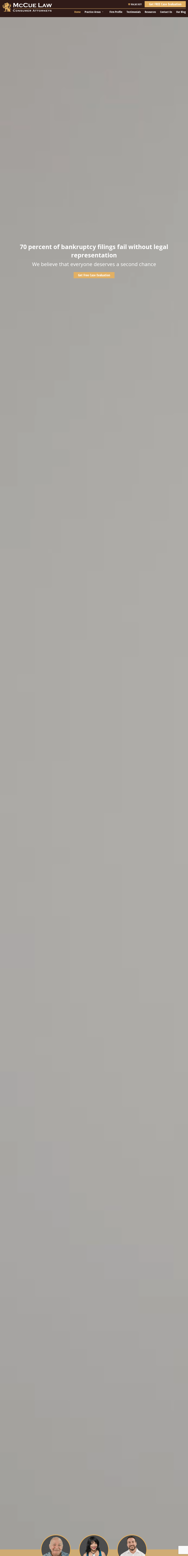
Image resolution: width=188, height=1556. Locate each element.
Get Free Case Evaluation (94, 275)
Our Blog (181, 12)
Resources (150, 12)
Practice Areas (93, 12)
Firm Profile (116, 12)
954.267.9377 (136, 4)
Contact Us (166, 12)
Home (77, 12)
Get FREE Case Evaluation (165, 4)
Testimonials (133, 12)
